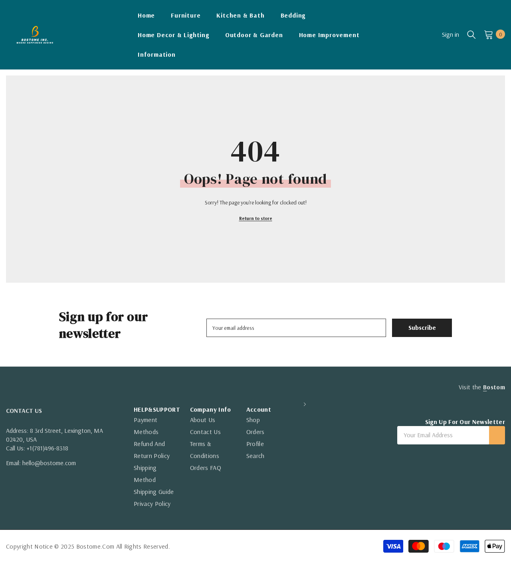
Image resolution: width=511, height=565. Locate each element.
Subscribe (422, 327)
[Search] (471, 34)
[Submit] (497, 435)
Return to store (255, 218)
